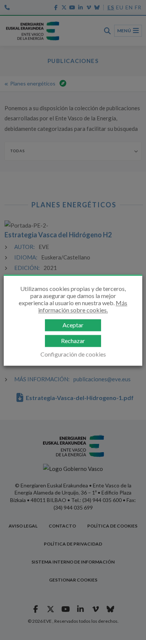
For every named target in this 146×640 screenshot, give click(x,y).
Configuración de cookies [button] (73, 354)
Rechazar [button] (73, 341)
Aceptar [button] (73, 325)
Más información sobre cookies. (82, 306)
